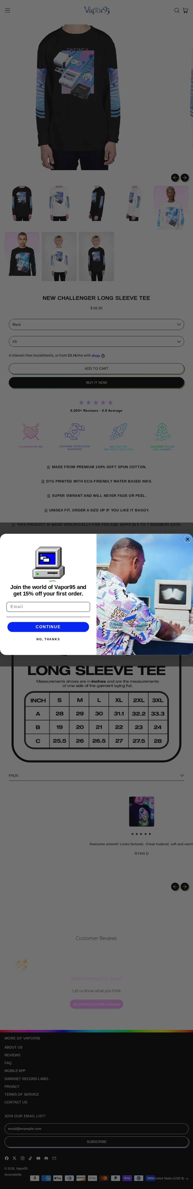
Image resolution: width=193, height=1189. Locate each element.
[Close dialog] (188, 539)
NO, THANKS (48, 639)
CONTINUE (48, 627)
